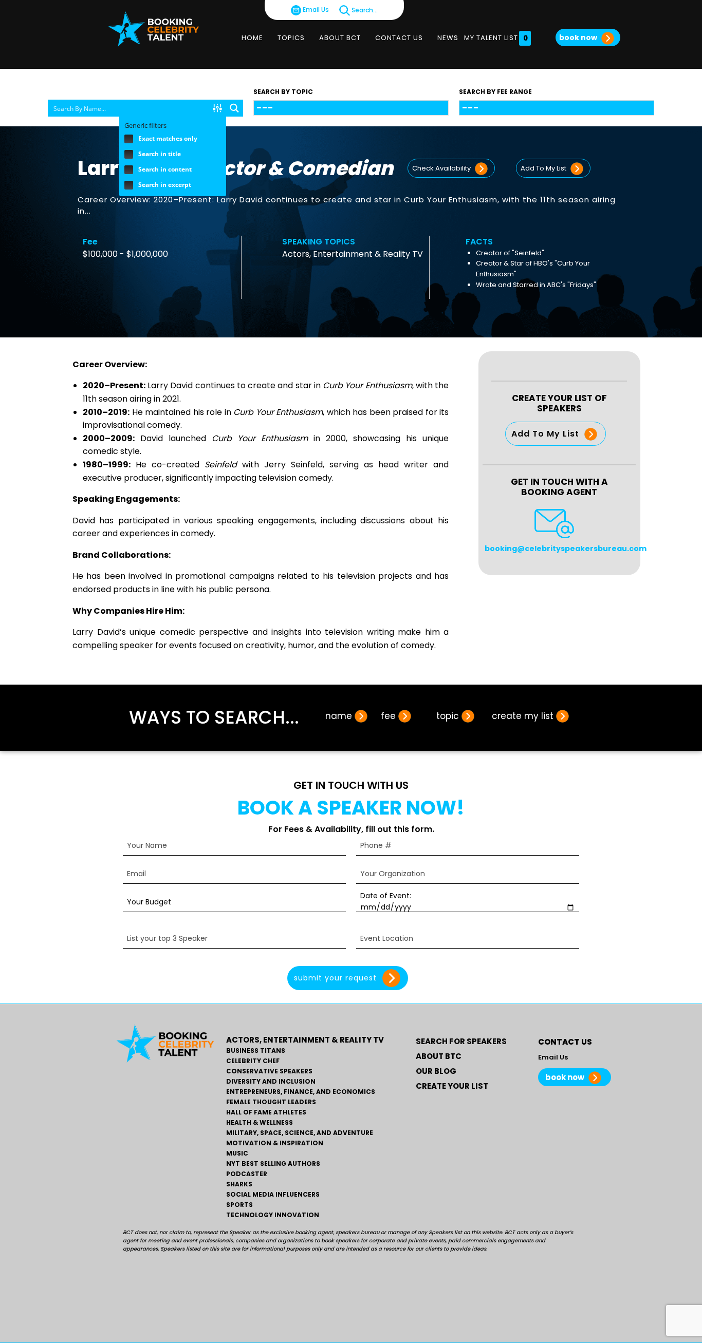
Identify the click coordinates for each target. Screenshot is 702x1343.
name (338, 716)
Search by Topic (283, 91)
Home (252, 38)
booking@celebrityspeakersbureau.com (565, 548)
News (447, 38)
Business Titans (255, 1051)
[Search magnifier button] (234, 108)
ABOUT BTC (438, 1056)
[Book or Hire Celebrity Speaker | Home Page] (153, 29)
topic (447, 716)
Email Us (315, 9)
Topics (291, 38)
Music (237, 1153)
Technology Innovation (272, 1215)
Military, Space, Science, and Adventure (299, 1133)
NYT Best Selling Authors (273, 1164)
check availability (442, 168)
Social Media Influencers (273, 1194)
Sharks (239, 1184)
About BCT (340, 38)
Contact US (399, 38)
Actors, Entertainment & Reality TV (352, 254)
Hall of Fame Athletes (266, 1112)
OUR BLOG (436, 1071)
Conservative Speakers (269, 1071)
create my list (522, 716)
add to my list (544, 168)
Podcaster (246, 1174)
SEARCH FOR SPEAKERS (461, 1041)
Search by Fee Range (495, 91)
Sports (239, 1205)
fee (388, 716)
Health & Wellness (259, 1123)
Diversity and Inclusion (271, 1082)
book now (579, 37)
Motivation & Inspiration (274, 1143)
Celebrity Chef (253, 1061)
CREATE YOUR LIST (452, 1086)
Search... (364, 10)
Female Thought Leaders (271, 1102)
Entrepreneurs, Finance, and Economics (300, 1092)
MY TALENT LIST (496, 38)
